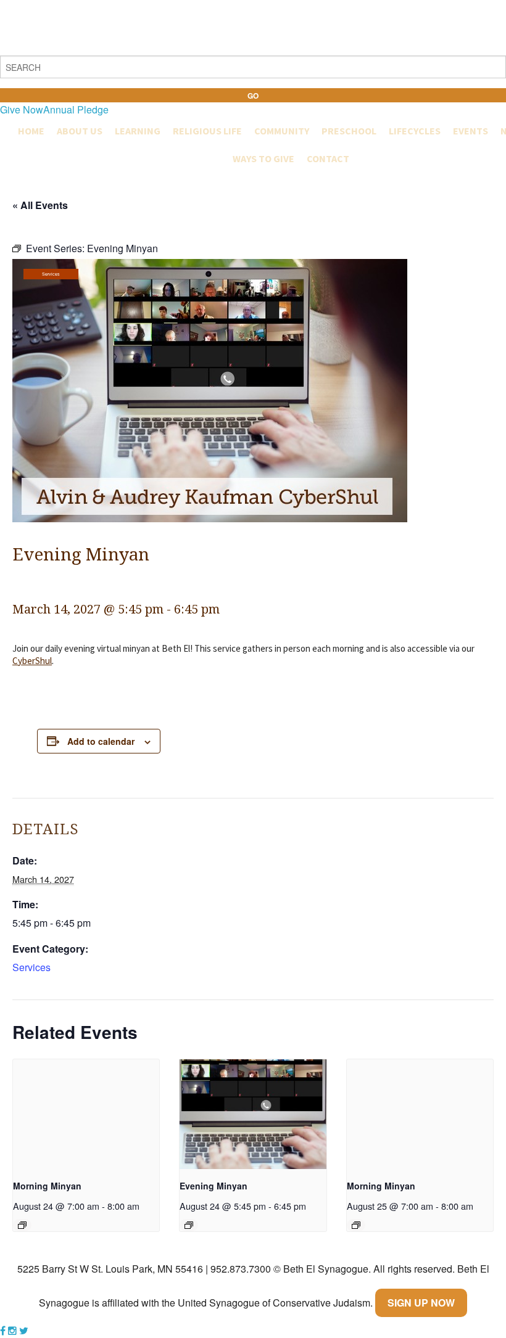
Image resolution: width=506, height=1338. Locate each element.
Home (31, 131)
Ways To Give (263, 158)
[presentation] (86, 1114)
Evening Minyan (213, 1186)
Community (281, 131)
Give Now (21, 109)
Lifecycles (415, 131)
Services (51, 274)
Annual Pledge (76, 109)
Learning (137, 131)
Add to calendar (101, 741)
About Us (79, 131)
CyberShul (32, 661)
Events (470, 131)
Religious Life (207, 131)
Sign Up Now (421, 1302)
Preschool (348, 131)
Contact (328, 158)
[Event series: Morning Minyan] (22, 1225)
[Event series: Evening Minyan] (189, 1225)
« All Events (40, 205)
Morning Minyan (47, 1186)
